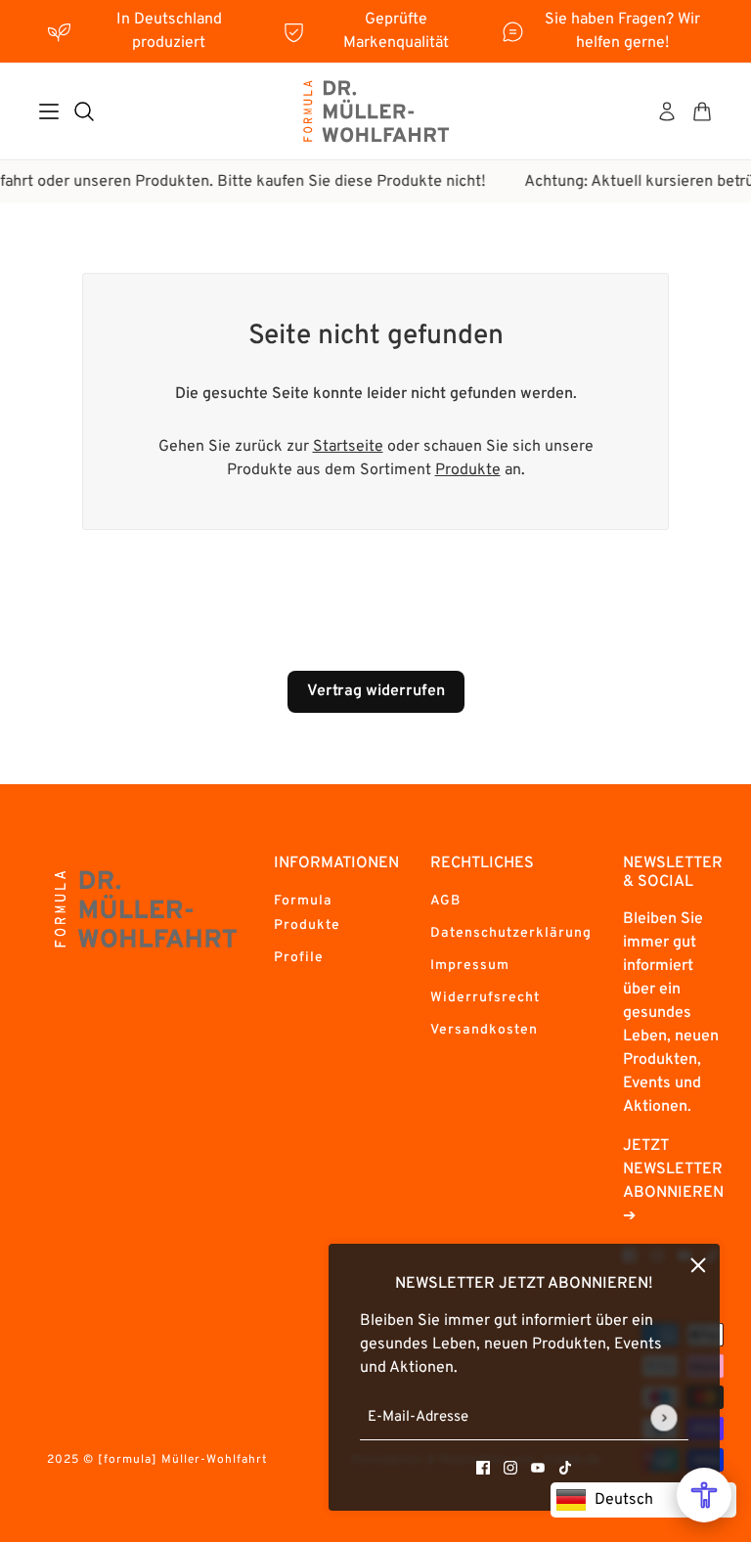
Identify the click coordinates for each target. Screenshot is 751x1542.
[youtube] (537, 1467)
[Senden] (663, 1417)
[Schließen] (698, 1265)
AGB (445, 901)
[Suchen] (84, 111)
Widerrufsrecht (485, 998)
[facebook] (483, 1467)
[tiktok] (565, 1467)
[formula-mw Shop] (375, 111)
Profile (299, 957)
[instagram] (510, 1467)
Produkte (468, 470)
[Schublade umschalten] (49, 111)
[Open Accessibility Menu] (704, 1495)
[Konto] (667, 111)
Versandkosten (484, 1030)
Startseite (348, 447)
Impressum (469, 965)
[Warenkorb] (702, 111)
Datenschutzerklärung (511, 933)
